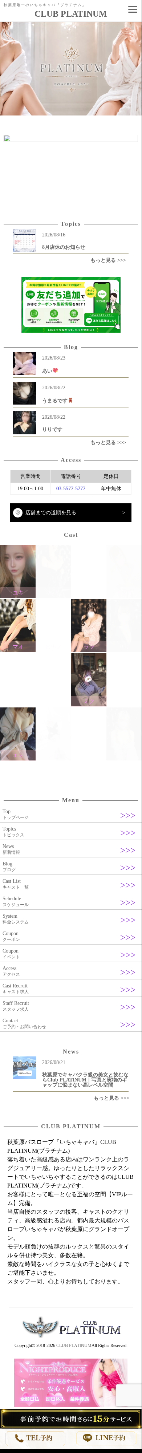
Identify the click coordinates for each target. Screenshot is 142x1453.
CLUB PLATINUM (74, 1345)
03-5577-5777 (70, 488)
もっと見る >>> (108, 260)
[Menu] (132, 9)
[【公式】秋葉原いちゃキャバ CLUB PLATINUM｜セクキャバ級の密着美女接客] (71, 1336)
